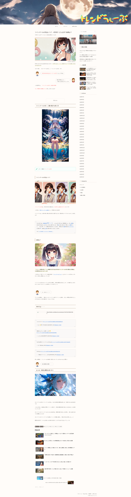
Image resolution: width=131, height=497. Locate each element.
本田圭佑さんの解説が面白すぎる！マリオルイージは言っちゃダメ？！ (88, 60)
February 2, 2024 (57, 324)
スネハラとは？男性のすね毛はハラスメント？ (88, 51)
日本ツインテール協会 (44, 210)
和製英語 (45, 223)
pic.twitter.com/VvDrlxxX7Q (54, 351)
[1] (40, 228)
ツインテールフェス (57, 274)
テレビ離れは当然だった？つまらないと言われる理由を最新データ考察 (88, 55)
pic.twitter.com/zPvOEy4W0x (51, 332)
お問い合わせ (94, 493)
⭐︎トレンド (37, 426)
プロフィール (80, 493)
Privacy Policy (85, 493)
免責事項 (89, 493)
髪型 (71, 225)
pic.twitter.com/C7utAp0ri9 (64, 342)
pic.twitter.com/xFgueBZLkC (57, 321)
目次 (54, 100)
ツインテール (47, 426)
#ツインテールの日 (47, 321)
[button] (95, 31)
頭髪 (72, 223)
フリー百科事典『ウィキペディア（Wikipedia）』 (45, 231)
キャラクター (71, 226)
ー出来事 (42, 426)
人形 (46, 228)
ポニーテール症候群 (59, 426)
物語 (64, 226)
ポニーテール (52, 426)
